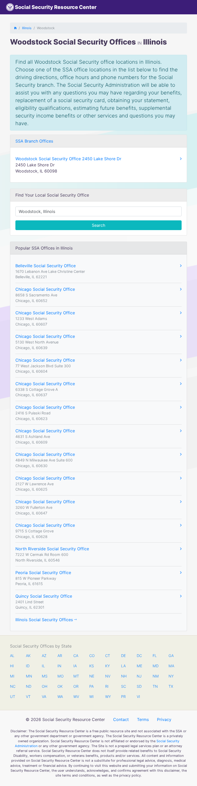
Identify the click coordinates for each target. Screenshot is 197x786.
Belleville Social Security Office (45, 265)
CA (75, 655)
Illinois (27, 28)
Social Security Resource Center (55, 7)
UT (12, 696)
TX (171, 686)
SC (123, 686)
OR (75, 686)
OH (44, 686)
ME (139, 666)
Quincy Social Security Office (43, 596)
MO (60, 676)
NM (155, 676)
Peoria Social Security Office (43, 572)
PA (91, 686)
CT (107, 655)
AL (12, 655)
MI (12, 676)
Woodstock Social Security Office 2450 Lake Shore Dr (68, 158)
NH (123, 676)
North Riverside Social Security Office (52, 548)
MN (28, 676)
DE (123, 655)
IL (43, 666)
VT (28, 696)
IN (59, 666)
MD (155, 666)
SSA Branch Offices (34, 141)
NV (107, 676)
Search (98, 225)
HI (12, 666)
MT (75, 676)
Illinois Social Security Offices (44, 619)
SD (139, 686)
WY (107, 696)
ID (27, 666)
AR (59, 655)
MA (171, 666)
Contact (121, 719)
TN (155, 686)
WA (60, 696)
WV (75, 696)
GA (171, 655)
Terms (143, 719)
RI (107, 686)
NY (171, 676)
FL (155, 655)
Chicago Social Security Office (45, 289)
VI (138, 696)
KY (107, 666)
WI (91, 696)
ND (28, 686)
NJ (139, 676)
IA (75, 666)
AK (28, 655)
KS (91, 666)
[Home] (15, 28)
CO (91, 655)
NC (12, 686)
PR (123, 696)
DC (139, 655)
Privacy (164, 719)
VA (44, 696)
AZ (44, 655)
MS (44, 676)
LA (123, 666)
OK (60, 686)
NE (91, 676)
